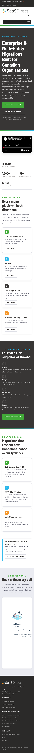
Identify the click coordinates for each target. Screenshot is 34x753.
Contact (4, 740)
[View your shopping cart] (28, 15)
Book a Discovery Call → (9, 5)
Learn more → (11, 248)
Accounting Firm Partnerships (11, 734)
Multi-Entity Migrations (9, 701)
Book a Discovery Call (13, 105)
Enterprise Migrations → (13, 112)
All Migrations (6, 726)
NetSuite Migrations (8, 704)
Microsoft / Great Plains (9, 724)
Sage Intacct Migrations (9, 707)
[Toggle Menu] (28, 22)
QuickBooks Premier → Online (11, 721)
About (4, 737)
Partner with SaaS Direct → (15, 556)
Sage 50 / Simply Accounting (10, 715)
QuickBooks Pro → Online (9, 718)
